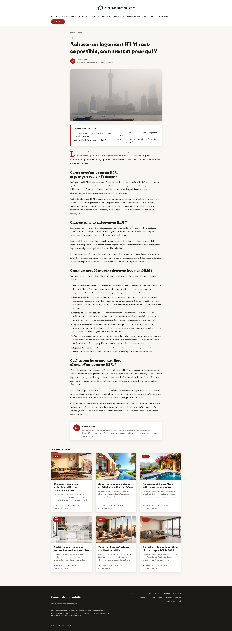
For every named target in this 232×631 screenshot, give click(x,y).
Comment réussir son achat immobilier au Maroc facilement (66, 487)
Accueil (55, 16)
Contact (58, 21)
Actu (153, 16)
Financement (133, 16)
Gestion (83, 16)
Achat (65, 16)
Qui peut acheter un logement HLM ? (91, 140)
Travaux (106, 16)
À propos (163, 16)
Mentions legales (168, 601)
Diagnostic (119, 16)
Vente (74, 16)
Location (94, 16)
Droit (146, 16)
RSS (179, 601)
